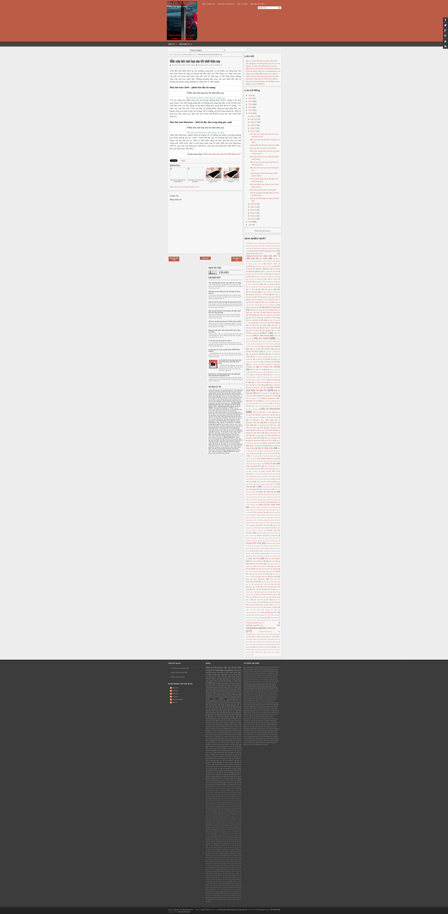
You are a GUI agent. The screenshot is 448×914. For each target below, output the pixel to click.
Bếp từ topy (275, 81)
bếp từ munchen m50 (272, 438)
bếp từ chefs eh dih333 (234, 734)
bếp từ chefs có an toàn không (267, 341)
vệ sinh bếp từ (260, 647)
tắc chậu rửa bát (215, 897)
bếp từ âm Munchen (217, 841)
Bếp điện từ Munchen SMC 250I (226, 740)
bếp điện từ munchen (271, 307)
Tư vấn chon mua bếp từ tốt (179, 668)
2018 (250, 107)
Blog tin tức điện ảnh (253, 66)
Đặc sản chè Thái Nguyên (258, 699)
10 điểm (231, 408)
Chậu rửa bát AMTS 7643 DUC (261, 469)
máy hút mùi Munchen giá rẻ (225, 750)
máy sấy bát (258, 602)
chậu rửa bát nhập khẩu (269, 504)
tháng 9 (253, 125)
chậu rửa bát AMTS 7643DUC (220, 853)
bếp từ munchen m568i (271, 443)
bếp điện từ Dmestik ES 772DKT (215, 843)
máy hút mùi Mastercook (267, 576)
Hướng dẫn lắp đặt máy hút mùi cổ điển (264, 145)
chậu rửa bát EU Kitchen (231, 800)
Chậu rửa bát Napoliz (230, 818)
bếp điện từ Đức (233, 776)
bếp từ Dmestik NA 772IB (257, 387)
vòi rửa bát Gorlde (259, 649)
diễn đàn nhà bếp (226, 400)
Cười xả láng (254, 81)
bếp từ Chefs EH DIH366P (229, 828)
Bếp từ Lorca (254, 401)
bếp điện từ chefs (263, 61)
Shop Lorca (250, 74)
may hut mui (230, 422)
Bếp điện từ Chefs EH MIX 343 (264, 261)
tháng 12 (253, 116)
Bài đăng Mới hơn (174, 259)
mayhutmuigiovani (251, 612)
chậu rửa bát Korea (267, 492)
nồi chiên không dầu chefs (270, 634)
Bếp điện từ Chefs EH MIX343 (254, 274)
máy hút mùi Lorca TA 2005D (270, 571)
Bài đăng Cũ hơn (237, 259)
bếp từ (265, 333)
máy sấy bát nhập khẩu (236, 430)
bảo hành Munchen (270, 248)
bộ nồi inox (275, 456)
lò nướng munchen (259, 553)
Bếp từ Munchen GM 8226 (223, 720)
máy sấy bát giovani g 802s (258, 605)
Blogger (268, 231)
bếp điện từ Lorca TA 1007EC (266, 305)
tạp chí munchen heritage (268, 642)
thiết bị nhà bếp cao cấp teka (220, 397)
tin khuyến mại (271, 673)
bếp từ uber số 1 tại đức (215, 413)
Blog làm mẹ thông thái (258, 63)
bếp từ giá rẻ (258, 390)
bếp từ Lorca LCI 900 (257, 406)
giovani (260, 528)
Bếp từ (171, 44)
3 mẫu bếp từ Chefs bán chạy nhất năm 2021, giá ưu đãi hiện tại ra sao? (230, 361)
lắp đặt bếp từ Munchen (273, 548)
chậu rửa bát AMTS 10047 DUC (215, 800)
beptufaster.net (273, 71)
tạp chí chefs (220, 393)
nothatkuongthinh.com (265, 631)
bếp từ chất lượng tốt (227, 390)
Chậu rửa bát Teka (230, 820)
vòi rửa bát (269, 647)
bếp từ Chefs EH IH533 (259, 375)
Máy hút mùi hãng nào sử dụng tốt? (263, 190)
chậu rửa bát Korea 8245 (253, 499)
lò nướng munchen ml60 (228, 877)
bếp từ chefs (261, 338)
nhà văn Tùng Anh (272, 620)
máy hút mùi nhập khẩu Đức (270, 592)
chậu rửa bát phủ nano (256, 507)
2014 (250, 225)
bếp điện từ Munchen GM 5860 (225, 774)
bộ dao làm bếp (266, 453)
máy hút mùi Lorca (251, 571)
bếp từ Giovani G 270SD (268, 396)
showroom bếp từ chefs (235, 397)
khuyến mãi (269, 528)
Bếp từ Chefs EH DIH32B (270, 351)
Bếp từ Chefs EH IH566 (258, 380)
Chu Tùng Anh (257, 515)
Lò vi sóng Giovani (274, 556)
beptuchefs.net (254, 251)
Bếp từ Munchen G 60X (262, 412)
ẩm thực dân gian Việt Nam (260, 675)
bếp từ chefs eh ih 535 (224, 837)
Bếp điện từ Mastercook (257, 722)
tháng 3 (253, 213)
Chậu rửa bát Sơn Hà (252, 510)
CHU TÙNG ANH (221, 421)
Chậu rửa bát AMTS (253, 466)
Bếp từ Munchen (208, 4)
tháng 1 (253, 219)
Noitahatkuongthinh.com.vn (255, 623)
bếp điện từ (274, 256)
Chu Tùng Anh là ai (269, 515)
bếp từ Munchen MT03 (257, 446)
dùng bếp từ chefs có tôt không (255, 520)
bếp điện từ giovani (221, 396)
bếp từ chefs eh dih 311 (233, 394)
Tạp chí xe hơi (273, 63)
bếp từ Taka (218, 835)
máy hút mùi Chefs (256, 564)
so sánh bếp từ (251, 637)
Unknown (175, 688)
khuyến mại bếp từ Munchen (255, 538)
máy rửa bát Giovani (261, 600)
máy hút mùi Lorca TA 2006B (259, 574)
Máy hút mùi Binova (256, 561)
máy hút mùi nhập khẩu (250, 728)
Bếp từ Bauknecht (266, 69)
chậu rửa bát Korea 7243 (253, 497)
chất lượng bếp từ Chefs (253, 461)
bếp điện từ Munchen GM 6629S (268, 315)
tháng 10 (253, 122)
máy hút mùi (177, 54)
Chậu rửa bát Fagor (267, 484)
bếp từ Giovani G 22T (265, 393)
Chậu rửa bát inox (265, 489)
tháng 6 (253, 204)
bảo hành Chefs (219, 824)
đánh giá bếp (226, 401)
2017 (250, 110)
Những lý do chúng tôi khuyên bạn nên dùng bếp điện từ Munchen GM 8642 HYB (224, 374)
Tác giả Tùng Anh (242, 909)
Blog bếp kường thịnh (264, 74)
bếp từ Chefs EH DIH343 (260, 356)
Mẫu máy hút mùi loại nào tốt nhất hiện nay (195, 61)
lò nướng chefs (253, 551)
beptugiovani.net (270, 251)
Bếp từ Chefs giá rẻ (217, 437)
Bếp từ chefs (250, 61)
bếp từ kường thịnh (220, 412)
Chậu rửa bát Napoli (267, 502)
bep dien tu (212, 422)
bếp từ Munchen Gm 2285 (257, 420)
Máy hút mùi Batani (272, 558)
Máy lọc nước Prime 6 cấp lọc (267, 594)
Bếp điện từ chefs (257, 4)
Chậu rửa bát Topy (259, 512)
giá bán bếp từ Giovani (252, 522)
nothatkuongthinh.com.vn (253, 634)
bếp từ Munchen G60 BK (266, 415)
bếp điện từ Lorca (265, 302)
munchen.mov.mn (214, 424)
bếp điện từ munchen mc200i (217, 391)
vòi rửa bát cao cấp (214, 398)
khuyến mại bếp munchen (264, 533)
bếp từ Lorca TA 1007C (273, 406)
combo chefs (260, 517)
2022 (250, 95)
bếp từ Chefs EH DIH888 (268, 367)
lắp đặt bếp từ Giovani (258, 548)
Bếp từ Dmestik (274, 385)
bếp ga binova (237, 398)
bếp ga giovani (253, 333)
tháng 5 (253, 207)
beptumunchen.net (254, 256)
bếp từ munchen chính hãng (230, 413)
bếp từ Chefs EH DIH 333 (268, 344)
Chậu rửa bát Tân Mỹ (266, 510)
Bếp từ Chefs (242, 4)
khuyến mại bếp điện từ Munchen (224, 873)
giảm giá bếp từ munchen (261, 525)
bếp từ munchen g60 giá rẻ (223, 794)
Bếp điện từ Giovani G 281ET (230, 726)
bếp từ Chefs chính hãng (217, 831)
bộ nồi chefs (253, 456)
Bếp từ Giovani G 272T (253, 398)
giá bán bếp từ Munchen (269, 522)
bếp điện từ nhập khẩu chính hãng (221, 434)
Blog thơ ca (262, 71)
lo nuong (237, 422)
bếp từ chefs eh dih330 (255, 354)
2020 (250, 101)
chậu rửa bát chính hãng (265, 481)
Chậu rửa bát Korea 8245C (270, 499)
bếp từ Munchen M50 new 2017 (260, 440)
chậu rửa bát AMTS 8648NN (219, 855)
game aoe (261, 702)
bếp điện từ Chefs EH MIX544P (223, 760)
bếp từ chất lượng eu (214, 390)
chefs (249, 515)
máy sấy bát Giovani (273, 602)
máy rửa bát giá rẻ (228, 782)
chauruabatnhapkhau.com (266, 458)
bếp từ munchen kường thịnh (257, 714)
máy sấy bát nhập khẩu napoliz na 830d (261, 610)
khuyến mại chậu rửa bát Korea (268, 540)
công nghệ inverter (272, 517)
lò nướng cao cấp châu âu (222, 432)
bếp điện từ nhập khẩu (270, 328)
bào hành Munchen (257, 248)
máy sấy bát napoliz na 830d (267, 607)
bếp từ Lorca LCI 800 (268, 401)
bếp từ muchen (252, 409)
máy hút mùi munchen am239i (269, 581)
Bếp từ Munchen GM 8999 (222, 685)
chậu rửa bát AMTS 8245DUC (261, 474)
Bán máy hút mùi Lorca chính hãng (263, 148)
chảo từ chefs (250, 458)
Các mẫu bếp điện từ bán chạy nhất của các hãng (224, 283)
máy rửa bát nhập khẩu (234, 412)
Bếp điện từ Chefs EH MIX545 (264, 281)
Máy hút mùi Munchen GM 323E (229, 770)
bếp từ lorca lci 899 (212, 736)
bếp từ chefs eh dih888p (258, 369)
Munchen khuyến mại (216, 822)
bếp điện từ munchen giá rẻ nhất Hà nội (231, 426)
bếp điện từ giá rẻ (265, 289)
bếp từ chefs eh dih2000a (270, 346)
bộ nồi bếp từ (224, 748)
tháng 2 (253, 216)
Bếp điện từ (184, 44)
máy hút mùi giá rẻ (260, 566)
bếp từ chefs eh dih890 (260, 372)
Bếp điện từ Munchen (226, 4)
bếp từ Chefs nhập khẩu (216, 792)
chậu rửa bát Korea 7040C (270, 494)
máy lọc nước (250, 594)
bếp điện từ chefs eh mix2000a (215, 732)
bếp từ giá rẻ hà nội (221, 411)
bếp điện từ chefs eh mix (227, 845)
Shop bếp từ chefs (269, 66)
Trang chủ (205, 258)
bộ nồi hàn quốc (264, 456)
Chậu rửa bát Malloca (252, 502)
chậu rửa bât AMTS (274, 512)
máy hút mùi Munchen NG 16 (262, 589)
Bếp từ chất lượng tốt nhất (179, 672)
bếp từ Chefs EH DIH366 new (263, 359)
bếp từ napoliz (225, 424)
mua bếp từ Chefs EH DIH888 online (267, 615)
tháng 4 (253, 210)
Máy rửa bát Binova (263, 597)
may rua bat (221, 422)
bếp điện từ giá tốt (231, 391)
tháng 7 (253, 131)
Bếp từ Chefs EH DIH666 (270, 362)
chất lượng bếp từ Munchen (254, 463)
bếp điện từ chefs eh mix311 (263, 266)
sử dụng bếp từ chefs (268, 637)
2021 (250, 98)
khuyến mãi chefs (253, 543)
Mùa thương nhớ (231, 909)
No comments (217, 65)
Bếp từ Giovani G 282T (271, 398)
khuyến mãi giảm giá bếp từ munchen (230, 869)
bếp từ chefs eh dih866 (257, 364)
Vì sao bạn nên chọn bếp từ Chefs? (220, 341)
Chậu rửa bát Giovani (268, 486)
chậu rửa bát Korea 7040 (253, 494)
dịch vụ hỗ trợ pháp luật (263, 718)
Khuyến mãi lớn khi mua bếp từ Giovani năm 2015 (225, 302)
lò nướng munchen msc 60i (259, 556)
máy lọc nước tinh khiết (215, 401)
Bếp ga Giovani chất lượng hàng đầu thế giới (256, 726)
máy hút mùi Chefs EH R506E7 (221, 883)
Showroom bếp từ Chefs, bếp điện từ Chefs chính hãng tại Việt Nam (224, 428)
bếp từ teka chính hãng (222, 409)
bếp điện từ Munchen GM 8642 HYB (261, 318)
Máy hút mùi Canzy (273, 561)
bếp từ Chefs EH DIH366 (223, 790)
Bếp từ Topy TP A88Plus (256, 84)
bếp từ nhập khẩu (265, 448)
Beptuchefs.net (178, 909)
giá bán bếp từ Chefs (272, 520)
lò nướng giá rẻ (267, 551)
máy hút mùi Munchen (255, 579)
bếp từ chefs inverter (259, 382)
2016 (250, 113)
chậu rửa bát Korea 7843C (270, 497)
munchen (264, 617)
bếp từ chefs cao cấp (226, 398)
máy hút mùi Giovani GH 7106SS (266, 569)
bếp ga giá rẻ (234, 424)
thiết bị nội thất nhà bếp (219, 394)
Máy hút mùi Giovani (219, 689)
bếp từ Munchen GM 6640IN (262, 430)
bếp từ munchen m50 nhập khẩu (225, 839)
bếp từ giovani (233, 418)
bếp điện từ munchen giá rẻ (259, 310)
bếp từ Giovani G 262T (222, 756)
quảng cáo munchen (265, 697)
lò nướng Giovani (215, 877)
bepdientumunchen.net (216, 405)
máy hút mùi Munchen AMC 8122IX (257, 584)
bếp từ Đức (275, 387)
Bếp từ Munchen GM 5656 (215, 705)
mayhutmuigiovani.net (268, 612)
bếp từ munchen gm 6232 (254, 428)
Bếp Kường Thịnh (252, 69)
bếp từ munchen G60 (214, 730)
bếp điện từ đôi (270, 287)
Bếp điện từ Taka (274, 330)
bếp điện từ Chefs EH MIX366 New (264, 276)
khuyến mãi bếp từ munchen (267, 535)
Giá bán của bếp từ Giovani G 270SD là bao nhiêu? (225, 321)
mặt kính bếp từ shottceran (265, 693)
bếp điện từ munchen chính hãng (253, 683)
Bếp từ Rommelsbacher (266, 451)
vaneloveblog (235, 403)
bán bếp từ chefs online (232, 405)
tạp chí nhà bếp (238, 390)
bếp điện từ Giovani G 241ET (269, 292)
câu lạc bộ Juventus (220, 408)
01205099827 (250, 243)
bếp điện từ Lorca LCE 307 (231, 843)
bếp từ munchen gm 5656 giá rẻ (266, 425)
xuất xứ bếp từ (263, 652)
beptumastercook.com (254, 253)
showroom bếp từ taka (226, 431)
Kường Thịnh (270, 671)
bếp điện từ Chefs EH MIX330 (218, 717)
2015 (250, 222)
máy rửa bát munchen (214, 400)
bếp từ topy (255, 453)
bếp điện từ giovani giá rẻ (223, 403)
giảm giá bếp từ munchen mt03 (225, 867)
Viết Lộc (174, 702)
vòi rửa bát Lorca (271, 649)
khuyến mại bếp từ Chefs (227, 871)
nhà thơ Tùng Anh (257, 620)
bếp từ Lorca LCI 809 (262, 403)
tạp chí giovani (236, 400)
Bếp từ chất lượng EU (178, 677)
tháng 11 (253, 119)
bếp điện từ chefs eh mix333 (268, 271)
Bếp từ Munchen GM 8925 (262, 435)
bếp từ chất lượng (261, 335)
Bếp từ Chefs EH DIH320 (260, 349)
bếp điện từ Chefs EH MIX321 (228, 707)
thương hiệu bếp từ (261, 644)
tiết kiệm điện (272, 644)
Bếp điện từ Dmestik (267, 284)
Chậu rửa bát (266, 81)
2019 (250, 104)
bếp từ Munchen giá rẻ (270, 417)
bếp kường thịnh (223, 406)
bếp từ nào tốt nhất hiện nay (220, 430)
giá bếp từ (213, 867)
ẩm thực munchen (221, 435)
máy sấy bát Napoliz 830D (234, 887)
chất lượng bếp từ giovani (270, 461)
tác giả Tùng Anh (253, 642)
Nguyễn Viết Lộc (205, 909)
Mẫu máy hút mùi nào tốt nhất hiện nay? (222, 154)
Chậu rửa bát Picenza (272, 507)
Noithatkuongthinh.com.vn (189, 54)
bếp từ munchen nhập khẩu (228, 697)
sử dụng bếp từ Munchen (273, 639)
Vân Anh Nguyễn (177, 699)
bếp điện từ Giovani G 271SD (257, 294)
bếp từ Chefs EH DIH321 (230, 695)
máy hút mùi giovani (217, 419)
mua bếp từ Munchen (252, 617)
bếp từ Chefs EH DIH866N (221, 728)
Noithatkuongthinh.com (254, 625)
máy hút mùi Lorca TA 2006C (214, 885)
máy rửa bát (250, 597)
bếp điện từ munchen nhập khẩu (264, 323)
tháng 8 (253, 128)
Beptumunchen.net (188, 909)
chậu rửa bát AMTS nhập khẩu (266, 476)
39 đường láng (260, 243)
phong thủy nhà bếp (230, 393)
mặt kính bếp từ (250, 615)
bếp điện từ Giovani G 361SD (270, 297)
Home (171, 54)
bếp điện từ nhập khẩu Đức (255, 330)
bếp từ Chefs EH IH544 (259, 377)
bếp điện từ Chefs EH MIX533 (232, 841)
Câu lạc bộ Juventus (258, 76)
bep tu (238, 421)
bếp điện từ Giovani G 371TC (258, 300)
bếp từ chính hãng (258, 385)
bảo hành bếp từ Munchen (264, 246)
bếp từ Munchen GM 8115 (227, 709)
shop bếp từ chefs (260, 79)
